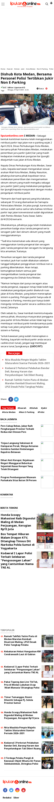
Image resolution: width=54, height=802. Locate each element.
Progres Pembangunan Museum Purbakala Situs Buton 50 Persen (19, 479)
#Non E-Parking (26, 412)
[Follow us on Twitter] (11, 790)
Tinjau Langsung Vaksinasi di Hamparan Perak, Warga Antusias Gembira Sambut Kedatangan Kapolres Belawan (19, 448)
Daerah (10, 69)
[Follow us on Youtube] (23, 790)
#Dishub (33, 408)
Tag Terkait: (8, 408)
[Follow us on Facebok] (5, 790)
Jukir (23, 69)
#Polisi (41, 412)
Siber (16, 797)
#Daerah (22, 408)
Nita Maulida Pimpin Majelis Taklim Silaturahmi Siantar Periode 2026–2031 (27, 361)
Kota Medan (30, 69)
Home (3, 69)
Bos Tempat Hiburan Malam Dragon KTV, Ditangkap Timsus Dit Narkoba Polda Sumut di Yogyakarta (18, 541)
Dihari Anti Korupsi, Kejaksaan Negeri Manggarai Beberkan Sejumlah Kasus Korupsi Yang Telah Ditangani (17, 465)
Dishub (17, 69)
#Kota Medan (9, 412)
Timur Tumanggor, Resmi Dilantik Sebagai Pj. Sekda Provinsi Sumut (18, 700)
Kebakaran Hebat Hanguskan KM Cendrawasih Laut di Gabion (22, 653)
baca (41, 88)
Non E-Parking (42, 69)
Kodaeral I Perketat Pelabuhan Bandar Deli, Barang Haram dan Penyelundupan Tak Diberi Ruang (27, 372)
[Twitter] (16, 399)
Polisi (51, 69)
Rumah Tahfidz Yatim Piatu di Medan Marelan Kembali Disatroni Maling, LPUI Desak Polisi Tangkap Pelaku (26, 383)
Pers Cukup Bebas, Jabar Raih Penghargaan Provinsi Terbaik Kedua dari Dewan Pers (17, 428)
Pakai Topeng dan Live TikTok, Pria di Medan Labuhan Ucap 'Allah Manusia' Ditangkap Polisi (21, 684)
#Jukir (44, 408)
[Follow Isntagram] (17, 790)
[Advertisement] (27, 37)
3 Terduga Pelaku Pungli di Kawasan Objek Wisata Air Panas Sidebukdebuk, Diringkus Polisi (22, 760)
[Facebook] (10, 399)
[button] (51, 2)
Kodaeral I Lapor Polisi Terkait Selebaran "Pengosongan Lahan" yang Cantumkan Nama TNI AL (17, 560)
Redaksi (7, 797)
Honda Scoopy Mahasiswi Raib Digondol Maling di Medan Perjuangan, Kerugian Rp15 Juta (18, 522)
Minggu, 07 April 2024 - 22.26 (18, 90)
